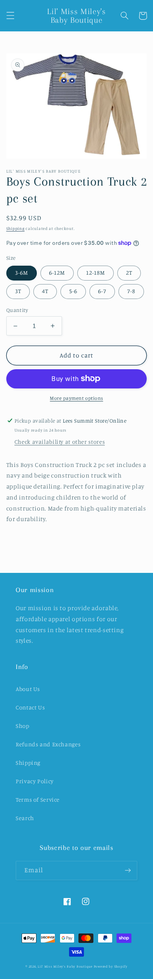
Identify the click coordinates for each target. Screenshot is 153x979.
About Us (28, 688)
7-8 (131, 291)
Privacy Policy (35, 781)
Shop (22, 725)
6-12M (57, 272)
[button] (10, 16)
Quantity (17, 310)
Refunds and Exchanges (48, 744)
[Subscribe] (128, 870)
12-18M (95, 272)
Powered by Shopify (111, 966)
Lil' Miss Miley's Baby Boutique (65, 966)
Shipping (15, 228)
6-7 (102, 291)
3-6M (21, 272)
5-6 (73, 291)
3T (18, 291)
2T (129, 272)
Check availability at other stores (60, 441)
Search (25, 818)
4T (45, 291)
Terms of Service (38, 799)
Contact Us (30, 707)
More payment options (76, 398)
